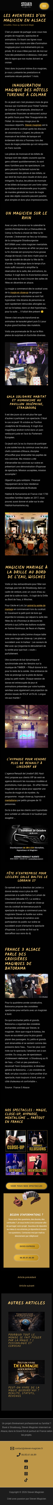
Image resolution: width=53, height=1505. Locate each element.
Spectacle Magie (27, 25)
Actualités (8, 25)
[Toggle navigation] (44, 6)
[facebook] (26, 1467)
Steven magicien (33, 125)
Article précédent (27, 1277)
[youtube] (26, 1461)
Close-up (16, 25)
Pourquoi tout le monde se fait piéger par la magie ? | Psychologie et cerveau (24, 1340)
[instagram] (26, 1474)
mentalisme (11, 800)
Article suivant (26, 1285)
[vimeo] (26, 1480)
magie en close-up (19, 292)
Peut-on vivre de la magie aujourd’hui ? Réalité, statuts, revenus (23, 1391)
